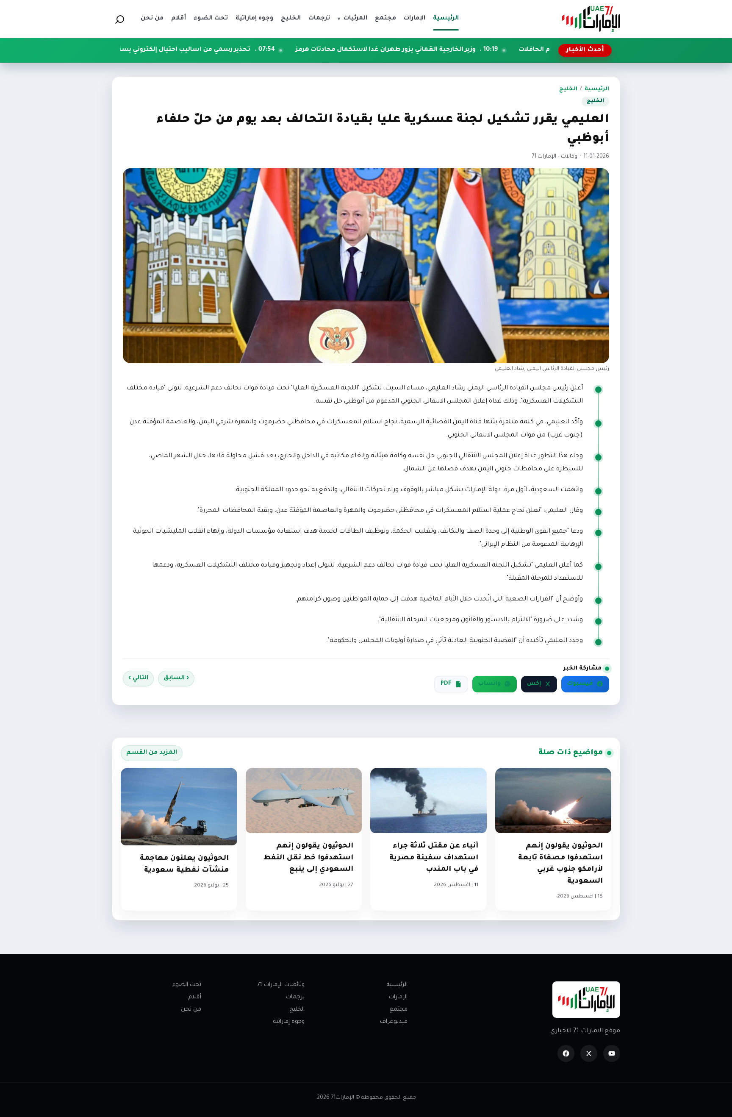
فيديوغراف (394, 1022)
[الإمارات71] (591, 19)
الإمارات (398, 997)
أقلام (195, 997)
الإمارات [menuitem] (414, 18)
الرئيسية (597, 89)
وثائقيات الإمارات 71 (281, 985)
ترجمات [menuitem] (319, 18)
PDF (446, 684)
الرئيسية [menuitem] (446, 18)
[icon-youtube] (611, 1053)
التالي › (138, 678)
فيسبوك (580, 684)
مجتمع (398, 1009)
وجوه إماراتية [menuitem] (254, 18)
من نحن (191, 1009)
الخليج (568, 89)
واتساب (489, 684)
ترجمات (295, 997)
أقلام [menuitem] (178, 18)
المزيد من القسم (151, 753)
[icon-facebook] (565, 1053)
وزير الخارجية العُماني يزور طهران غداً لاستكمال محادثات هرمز (453, 50)
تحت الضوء (186, 985)
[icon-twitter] (588, 1053)
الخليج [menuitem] (291, 18)
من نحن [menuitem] (152, 18)
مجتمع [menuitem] (385, 18)
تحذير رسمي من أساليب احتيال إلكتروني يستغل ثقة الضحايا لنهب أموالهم (207, 50)
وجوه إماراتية (289, 1022)
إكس (534, 684)
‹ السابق (176, 678)
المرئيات (352, 18)
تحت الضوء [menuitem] (211, 18)
